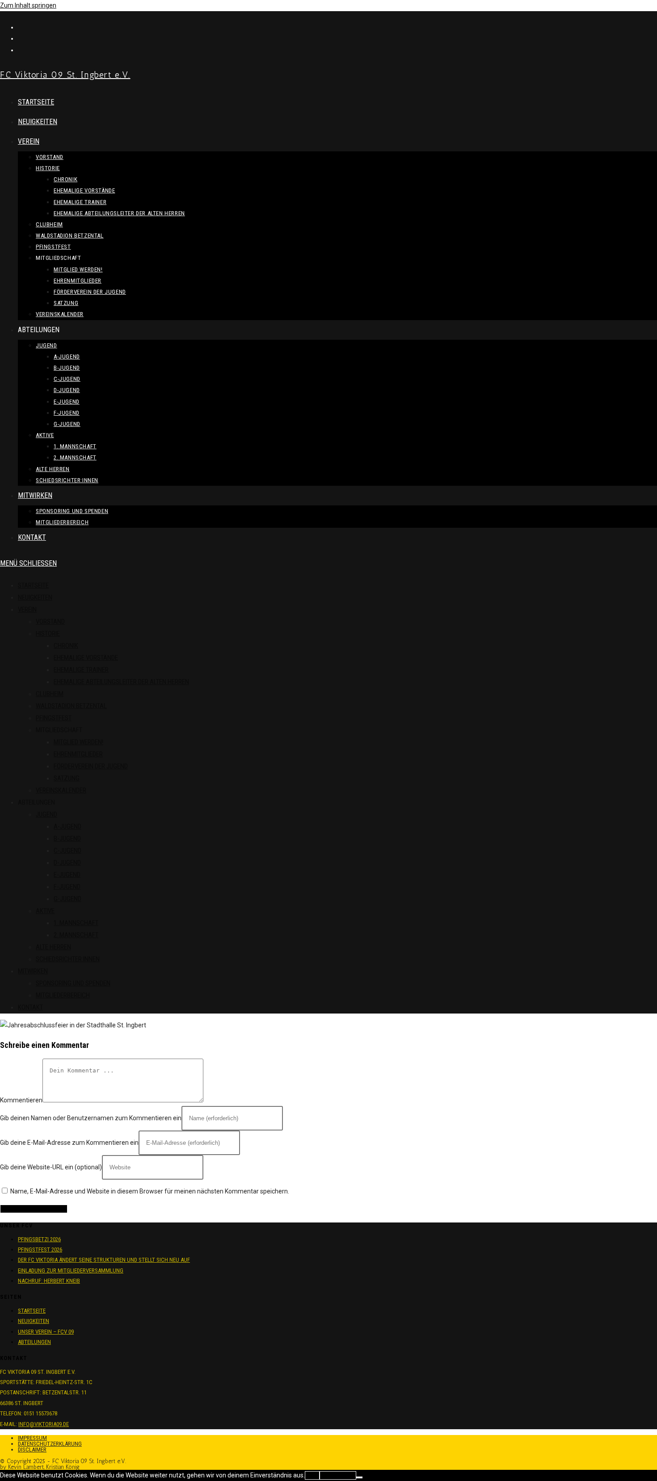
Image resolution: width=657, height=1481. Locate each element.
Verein (27, 609)
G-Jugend (67, 899)
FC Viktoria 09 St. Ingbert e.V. (65, 74)
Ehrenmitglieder (78, 754)
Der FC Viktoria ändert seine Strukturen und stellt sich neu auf (104, 1259)
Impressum (32, 1438)
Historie (48, 634)
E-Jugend (67, 875)
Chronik (66, 646)
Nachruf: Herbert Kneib (49, 1280)
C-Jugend (67, 851)
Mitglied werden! (78, 742)
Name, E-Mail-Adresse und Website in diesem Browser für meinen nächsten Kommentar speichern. (149, 1191)
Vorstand (50, 621)
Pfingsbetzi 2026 (39, 1239)
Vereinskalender (61, 790)
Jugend (46, 814)
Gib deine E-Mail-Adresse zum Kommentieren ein (69, 1142)
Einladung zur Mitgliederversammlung (70, 1270)
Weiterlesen (338, 1475)
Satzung (67, 778)
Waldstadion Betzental (71, 706)
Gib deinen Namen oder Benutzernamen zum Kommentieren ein (90, 1118)
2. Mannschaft (76, 935)
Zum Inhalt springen (28, 5)
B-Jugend (67, 838)
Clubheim (49, 694)
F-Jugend (67, 887)
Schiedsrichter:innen (68, 959)
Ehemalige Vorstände (86, 658)
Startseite (33, 585)
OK (312, 1475)
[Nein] (359, 1477)
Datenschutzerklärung (50, 1443)
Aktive (45, 911)
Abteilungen (34, 1342)
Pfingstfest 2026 (40, 1249)
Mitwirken (33, 971)
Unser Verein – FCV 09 (46, 1331)
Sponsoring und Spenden (73, 983)
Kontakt (30, 1007)
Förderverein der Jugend (91, 766)
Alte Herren (53, 947)
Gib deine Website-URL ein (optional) (51, 1167)
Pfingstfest (54, 718)
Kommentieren (21, 1100)
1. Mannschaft (76, 923)
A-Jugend (67, 826)
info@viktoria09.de (43, 1424)
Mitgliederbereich (63, 995)
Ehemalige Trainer (81, 670)
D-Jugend (67, 863)
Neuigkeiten (35, 597)
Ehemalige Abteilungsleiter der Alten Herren (121, 682)
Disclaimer (32, 1449)
